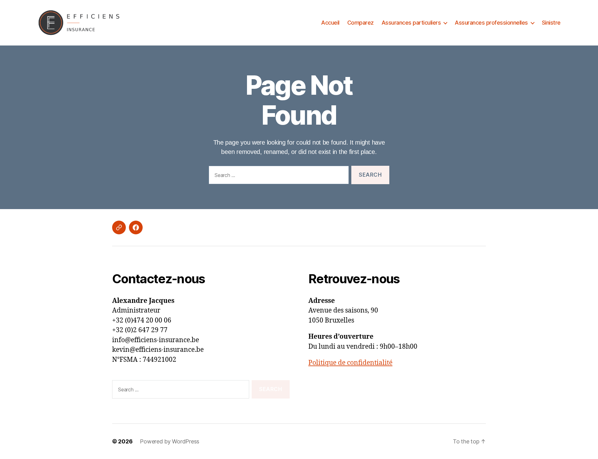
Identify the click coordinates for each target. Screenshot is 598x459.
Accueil (330, 22)
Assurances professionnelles (491, 22)
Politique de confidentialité (350, 363)
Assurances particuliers (411, 22)
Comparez (360, 22)
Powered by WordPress (169, 441)
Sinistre (551, 22)
